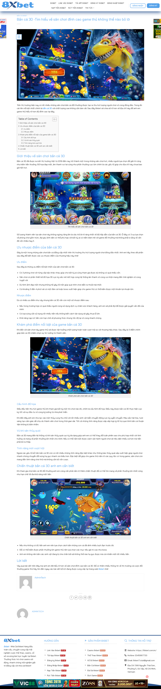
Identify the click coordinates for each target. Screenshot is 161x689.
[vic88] (46, 683)
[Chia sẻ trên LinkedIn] (90, 598)
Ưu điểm (27, 129)
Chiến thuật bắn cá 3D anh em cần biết (36, 146)
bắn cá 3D (47, 108)
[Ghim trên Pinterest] (85, 598)
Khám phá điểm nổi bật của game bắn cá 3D (38, 135)
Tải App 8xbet (81, 3)
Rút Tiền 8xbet (75, 8)
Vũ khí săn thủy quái (32, 140)
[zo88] (114, 683)
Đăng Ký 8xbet (98, 3)
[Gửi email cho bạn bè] (80, 598)
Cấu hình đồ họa (30, 138)
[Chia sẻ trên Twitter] (76, 598)
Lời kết (23, 149)
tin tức (89, 8)
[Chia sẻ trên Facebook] (71, 598)
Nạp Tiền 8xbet (58, 8)
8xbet (101, 569)
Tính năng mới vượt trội (33, 143)
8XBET (53, 3)
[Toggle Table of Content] (53, 119)
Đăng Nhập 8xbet (115, 3)
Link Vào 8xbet (65, 3)
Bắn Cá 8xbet (22, 16)
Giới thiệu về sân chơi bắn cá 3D (33, 123)
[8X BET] (24, 6)
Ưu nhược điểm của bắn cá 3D (32, 126)
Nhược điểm (28, 132)
